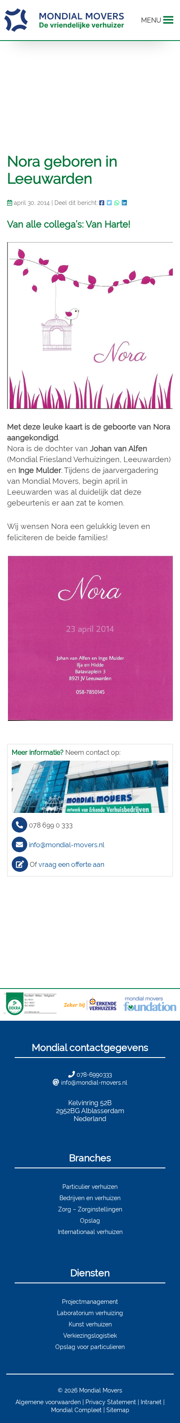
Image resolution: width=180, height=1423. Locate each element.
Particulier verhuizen (90, 1186)
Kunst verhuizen (90, 1324)
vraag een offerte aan (71, 865)
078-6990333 (94, 1074)
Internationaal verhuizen (90, 1231)
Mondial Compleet (76, 1409)
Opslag (90, 1220)
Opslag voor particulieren (90, 1346)
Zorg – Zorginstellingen (90, 1209)
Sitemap (117, 1409)
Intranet (151, 1401)
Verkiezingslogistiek (90, 1335)
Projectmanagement (90, 1301)
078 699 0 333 (51, 825)
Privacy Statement (110, 1401)
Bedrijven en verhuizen (90, 1197)
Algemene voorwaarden (48, 1401)
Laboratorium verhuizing (90, 1312)
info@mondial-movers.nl (66, 845)
